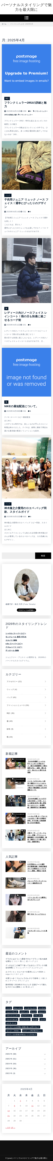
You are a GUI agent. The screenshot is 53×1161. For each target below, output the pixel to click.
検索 (43, 556)
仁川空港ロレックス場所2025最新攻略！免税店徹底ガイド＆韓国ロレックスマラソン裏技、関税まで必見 (37, 867)
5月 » (13, 1128)
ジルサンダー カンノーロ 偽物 (37, 932)
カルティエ (24, 1012)
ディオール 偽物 (12, 650)
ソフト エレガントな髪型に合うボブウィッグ (37, 899)
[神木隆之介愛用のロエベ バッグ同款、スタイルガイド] (26, 468)
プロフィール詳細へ (26, 610)
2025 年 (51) (11, 1059)
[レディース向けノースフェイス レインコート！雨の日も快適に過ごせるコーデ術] (26, 270)
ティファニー (25, 1019)
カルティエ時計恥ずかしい (32, 1031)
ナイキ (8, 1008)
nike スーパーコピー (14, 644)
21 (9, 1116)
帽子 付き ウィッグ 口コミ (36, 914)
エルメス (42, 1012)
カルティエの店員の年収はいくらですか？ (21, 1034)
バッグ (8, 195)
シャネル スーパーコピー (16, 633)
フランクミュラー (26, 115)
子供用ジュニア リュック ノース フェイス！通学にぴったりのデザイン (26, 203)
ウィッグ (11, 689)
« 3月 (8, 1128)
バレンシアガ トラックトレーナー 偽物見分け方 (37, 882)
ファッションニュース (17, 705)
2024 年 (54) (11, 1064)
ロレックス (18, 1008)
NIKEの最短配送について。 (21, 406)
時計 (7, 98)
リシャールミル (11, 1019)
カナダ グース (11, 1023)
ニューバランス (11, 1012)
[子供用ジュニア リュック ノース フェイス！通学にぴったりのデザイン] (26, 165)
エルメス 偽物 (11, 640)
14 (9, 1111)
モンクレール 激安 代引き (16, 637)
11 (32, 1106)
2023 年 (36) (11, 1068)
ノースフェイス (30, 1008)
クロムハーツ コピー (14, 647)
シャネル (42, 1008)
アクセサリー (14, 681)
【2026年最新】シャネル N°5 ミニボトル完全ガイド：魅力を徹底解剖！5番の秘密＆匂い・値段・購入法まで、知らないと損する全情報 (37, 767)
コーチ (42, 1019)
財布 (9, 729)
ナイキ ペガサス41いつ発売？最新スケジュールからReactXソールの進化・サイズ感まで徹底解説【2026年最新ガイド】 (37, 785)
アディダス (38, 1016)
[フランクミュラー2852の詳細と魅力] (26, 68)
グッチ (35, 1019)
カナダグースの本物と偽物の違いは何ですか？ (22, 1027)
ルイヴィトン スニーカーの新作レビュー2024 (24, 972)
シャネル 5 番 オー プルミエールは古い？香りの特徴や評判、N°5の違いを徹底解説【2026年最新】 (37, 819)
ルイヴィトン (26, 1016)
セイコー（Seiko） (13, 1031)
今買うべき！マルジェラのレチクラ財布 (22, 978)
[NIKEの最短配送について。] (26, 372)
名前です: (10, 604)
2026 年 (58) (11, 1054)
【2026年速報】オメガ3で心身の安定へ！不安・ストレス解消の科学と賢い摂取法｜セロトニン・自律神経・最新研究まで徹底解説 (36, 803)
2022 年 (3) (10, 1073)
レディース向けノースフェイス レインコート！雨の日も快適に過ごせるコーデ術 (25, 316)
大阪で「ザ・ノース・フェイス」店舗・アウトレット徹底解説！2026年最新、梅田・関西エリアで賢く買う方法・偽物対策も (37, 837)
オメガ (33, 1012)
